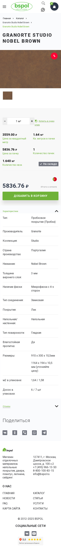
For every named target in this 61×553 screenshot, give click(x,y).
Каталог (39, 493)
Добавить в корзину (30, 195)
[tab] (30, 211)
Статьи (38, 498)
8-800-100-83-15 (43, 470)
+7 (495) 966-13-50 (44, 467)
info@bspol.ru (41, 474)
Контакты (40, 508)
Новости (9, 498)
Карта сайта (11, 508)
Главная (9, 493)
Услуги (38, 503)
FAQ (5, 503)
